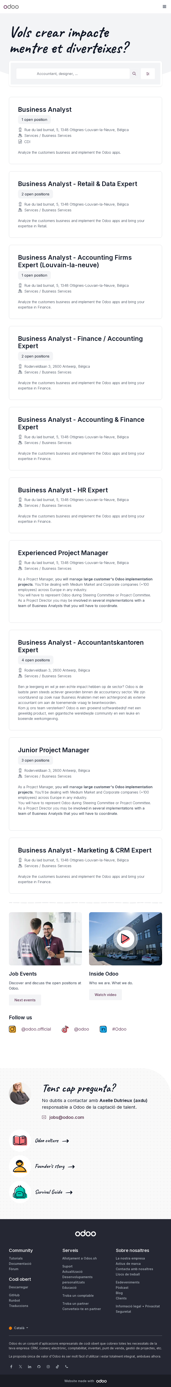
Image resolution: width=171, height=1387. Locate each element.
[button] (164, 6)
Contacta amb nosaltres (134, 1269)
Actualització (72, 1271)
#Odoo (119, 1029)
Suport (67, 1266)
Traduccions (18, 1306)
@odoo (81, 1029)
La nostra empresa (130, 1258)
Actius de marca (128, 1263)
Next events (25, 1000)
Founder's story (51, 1166)
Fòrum (13, 1269)
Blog (119, 1293)
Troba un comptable (78, 1295)
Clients (121, 1298)
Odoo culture (48, 1140)
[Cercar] (134, 73)
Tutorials (16, 1258)
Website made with (79, 1381)
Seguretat (123, 1311)
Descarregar (18, 1287)
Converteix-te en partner (81, 1309)
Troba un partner (75, 1303)
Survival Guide (50, 1192)
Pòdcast (122, 1287)
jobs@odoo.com (65, 1117)
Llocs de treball (128, 1274)
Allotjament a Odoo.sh (79, 1258)
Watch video (105, 994)
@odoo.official (36, 1029)
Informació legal (128, 1306)
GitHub (14, 1295)
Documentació (20, 1263)
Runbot (14, 1300)
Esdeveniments (128, 1282)
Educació (69, 1287)
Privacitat (152, 1306)
